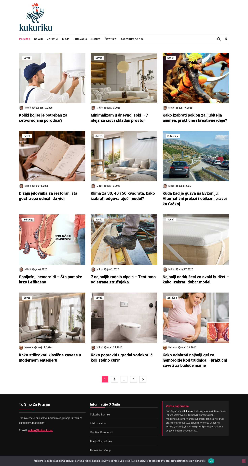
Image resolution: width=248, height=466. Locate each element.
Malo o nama (98, 423)
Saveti (38, 39)
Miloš (28, 107)
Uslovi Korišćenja (100, 450)
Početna (24, 39)
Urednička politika (101, 441)
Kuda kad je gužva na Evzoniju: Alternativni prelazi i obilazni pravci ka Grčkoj (195, 198)
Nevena (29, 347)
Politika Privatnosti (101, 432)
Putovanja (80, 39)
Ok (211, 460)
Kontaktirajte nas (132, 39)
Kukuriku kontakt (100, 414)
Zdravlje (52, 39)
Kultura (96, 39)
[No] (243, 461)
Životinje (111, 39)
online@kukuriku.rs (40, 430)
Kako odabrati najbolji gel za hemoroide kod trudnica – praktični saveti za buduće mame (195, 360)
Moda (66, 39)
